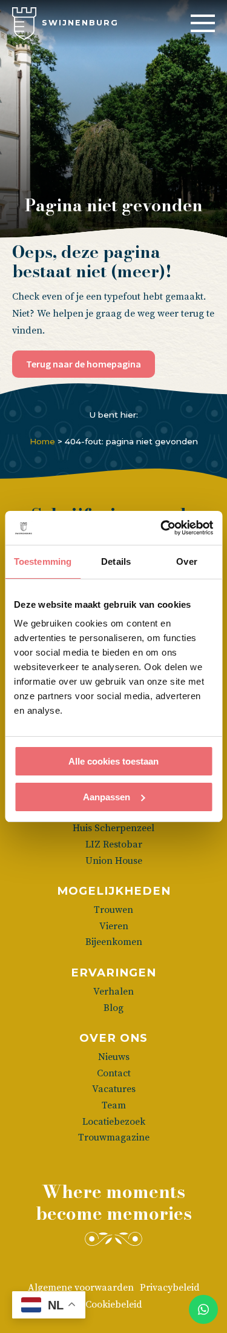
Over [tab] (186, 561)
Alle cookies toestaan (113, 761)
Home (42, 441)
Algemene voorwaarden (81, 1288)
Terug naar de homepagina (83, 364)
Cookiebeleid (113, 1304)
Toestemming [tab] (42, 561)
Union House (113, 860)
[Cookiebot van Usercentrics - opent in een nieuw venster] (161, 528)
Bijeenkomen (113, 941)
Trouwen (113, 909)
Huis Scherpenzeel (113, 828)
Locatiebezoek (113, 1121)
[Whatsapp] (203, 1309)
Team (114, 1105)
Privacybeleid (170, 1288)
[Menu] (203, 24)
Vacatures (114, 1089)
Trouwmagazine (114, 1137)
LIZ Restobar (113, 844)
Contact (114, 1073)
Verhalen (113, 991)
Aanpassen (106, 797)
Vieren (113, 926)
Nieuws (114, 1057)
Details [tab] (116, 561)
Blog (113, 1007)
